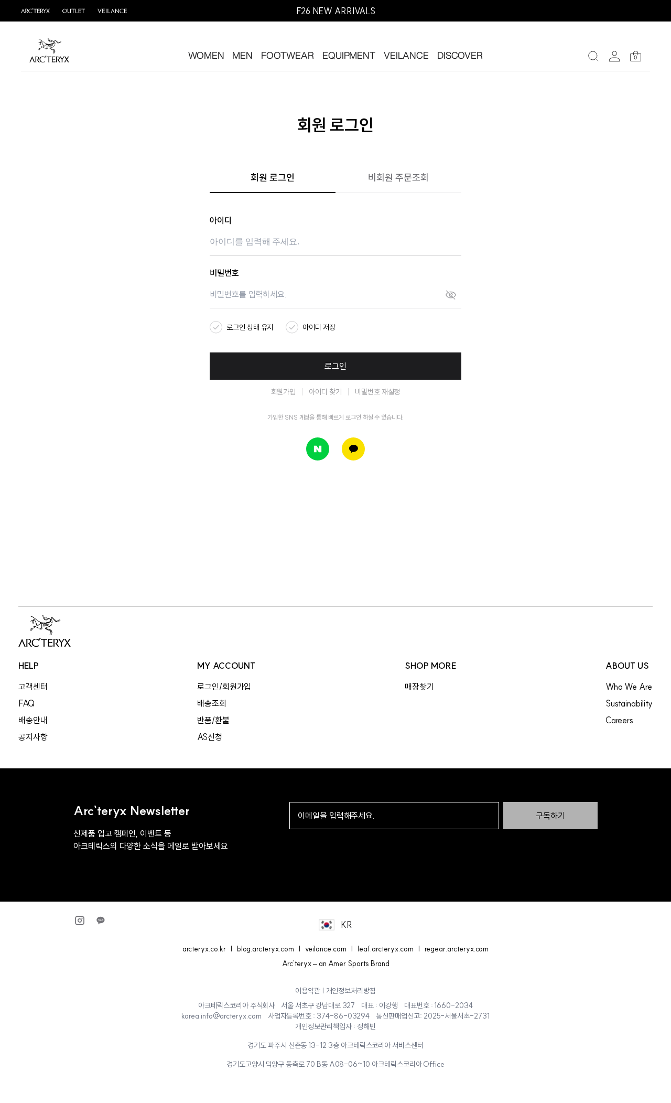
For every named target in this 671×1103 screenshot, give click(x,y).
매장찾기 (419, 686)
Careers (619, 720)
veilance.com (326, 949)
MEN (242, 55)
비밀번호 (224, 273)
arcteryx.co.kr (204, 949)
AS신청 (209, 737)
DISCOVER (460, 55)
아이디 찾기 (325, 391)
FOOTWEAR (287, 55)
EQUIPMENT (348, 55)
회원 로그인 (273, 178)
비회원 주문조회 (398, 178)
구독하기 (550, 815)
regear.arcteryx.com (457, 949)
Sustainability (629, 703)
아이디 (221, 220)
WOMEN (206, 55)
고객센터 (33, 686)
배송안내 (33, 720)
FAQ (26, 703)
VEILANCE (406, 55)
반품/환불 (213, 720)
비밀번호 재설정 (378, 391)
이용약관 (307, 990)
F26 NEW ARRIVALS (335, 11)
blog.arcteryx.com (265, 949)
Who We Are (628, 686)
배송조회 (211, 703)
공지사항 (33, 737)
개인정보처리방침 (351, 990)
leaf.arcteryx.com (386, 949)
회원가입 (283, 391)
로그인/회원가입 (224, 686)
